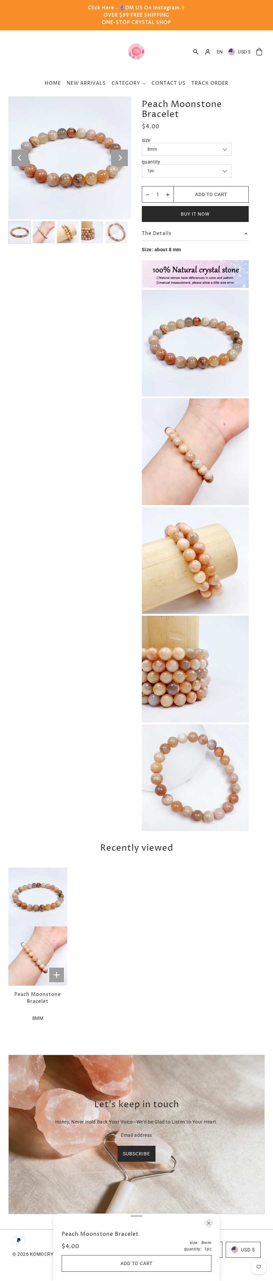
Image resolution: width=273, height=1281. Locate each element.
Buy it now (195, 214)
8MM (38, 1018)
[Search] (195, 52)
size (146, 140)
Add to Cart (211, 194)
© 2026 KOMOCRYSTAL (38, 1254)
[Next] (119, 158)
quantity (151, 161)
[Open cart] (259, 52)
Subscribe (136, 1153)
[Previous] (20, 158)
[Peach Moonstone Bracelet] (38, 927)
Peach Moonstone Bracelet (37, 998)
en (220, 51)
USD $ (244, 51)
